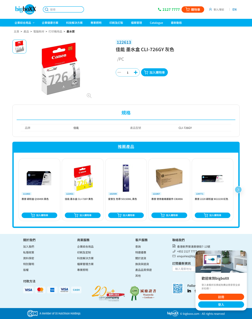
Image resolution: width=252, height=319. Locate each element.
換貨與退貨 (142, 264)
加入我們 (28, 246)
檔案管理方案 (85, 264)
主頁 (16, 31)
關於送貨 (140, 258)
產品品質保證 (143, 270)
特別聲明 (28, 264)
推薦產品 (126, 146)
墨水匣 (71, 31)
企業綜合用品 (85, 246)
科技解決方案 (85, 258)
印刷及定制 (84, 252)
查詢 (138, 246)
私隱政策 (28, 252)
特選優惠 (140, 252)
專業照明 (82, 270)
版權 (26, 270)
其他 (138, 275)
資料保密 (28, 258)
